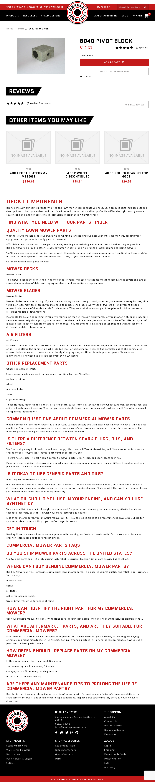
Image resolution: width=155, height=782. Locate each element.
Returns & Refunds (115, 754)
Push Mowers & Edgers (19, 758)
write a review (134, 104)
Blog (125, 15)
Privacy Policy (112, 758)
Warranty (109, 767)
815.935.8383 (31, 6)
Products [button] (12, 15)
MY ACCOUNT (103, 7)
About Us (109, 716)
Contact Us (110, 721)
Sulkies (10, 762)
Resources (110, 734)
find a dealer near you (114, 71)
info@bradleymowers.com (70, 727)
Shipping (109, 749)
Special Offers (50, 15)
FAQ (106, 762)
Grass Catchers (64, 754)
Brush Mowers (14, 754)
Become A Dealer (114, 729)
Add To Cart (112, 62)
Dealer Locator (113, 725)
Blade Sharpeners (65, 749)
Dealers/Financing (106, 15)
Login (107, 745)
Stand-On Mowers (16, 745)
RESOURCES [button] (30, 15)
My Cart (140, 15)
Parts (58, 758)
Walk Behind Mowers (18, 749)
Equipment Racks (65, 745)
